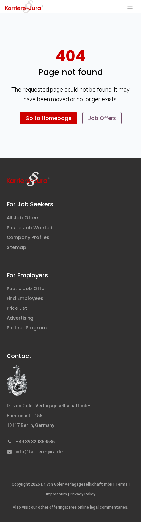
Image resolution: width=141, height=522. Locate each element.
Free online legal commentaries (98, 507)
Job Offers (102, 118)
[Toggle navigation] (130, 6)
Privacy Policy (82, 494)
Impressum (56, 494)
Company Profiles (28, 237)
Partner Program (27, 328)
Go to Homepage (48, 118)
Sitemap (16, 247)
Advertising (20, 318)
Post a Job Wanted (29, 227)
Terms (121, 484)
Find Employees (25, 298)
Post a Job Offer (26, 288)
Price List (17, 308)
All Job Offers (23, 217)
